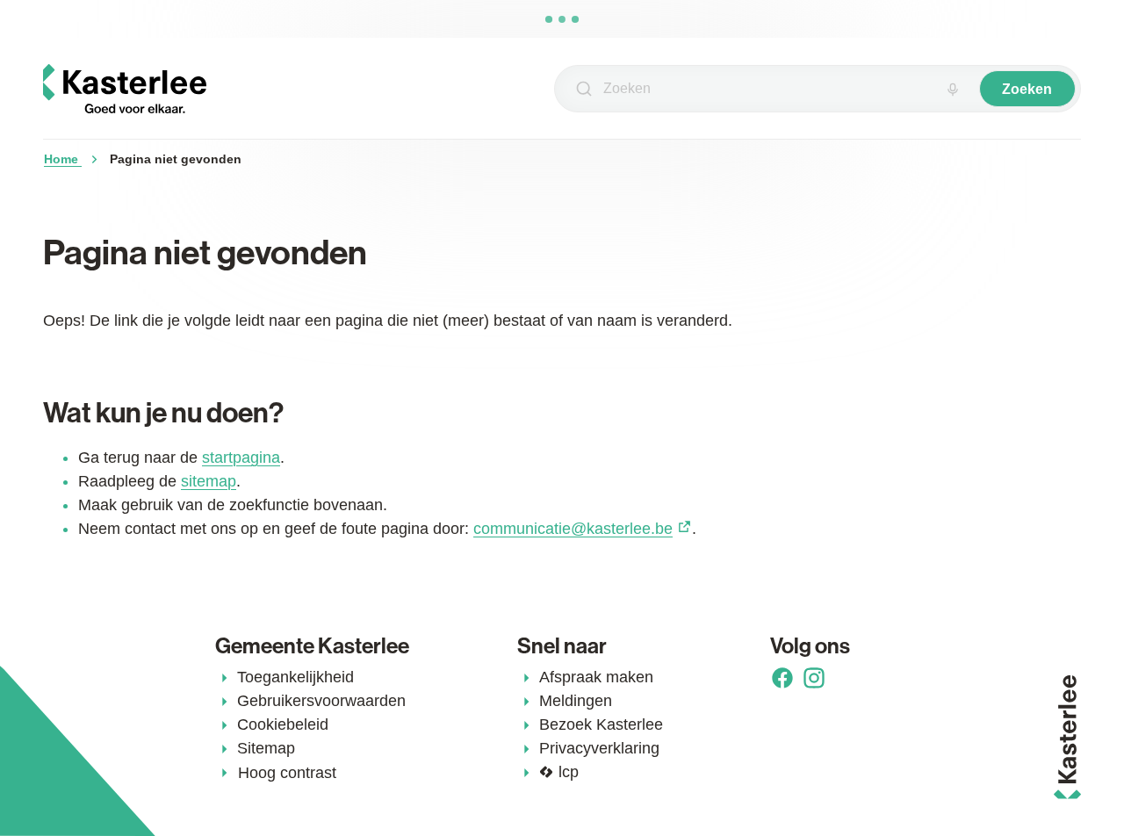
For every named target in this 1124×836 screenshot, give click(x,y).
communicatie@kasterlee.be (573, 528)
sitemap (208, 481)
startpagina (241, 457)
